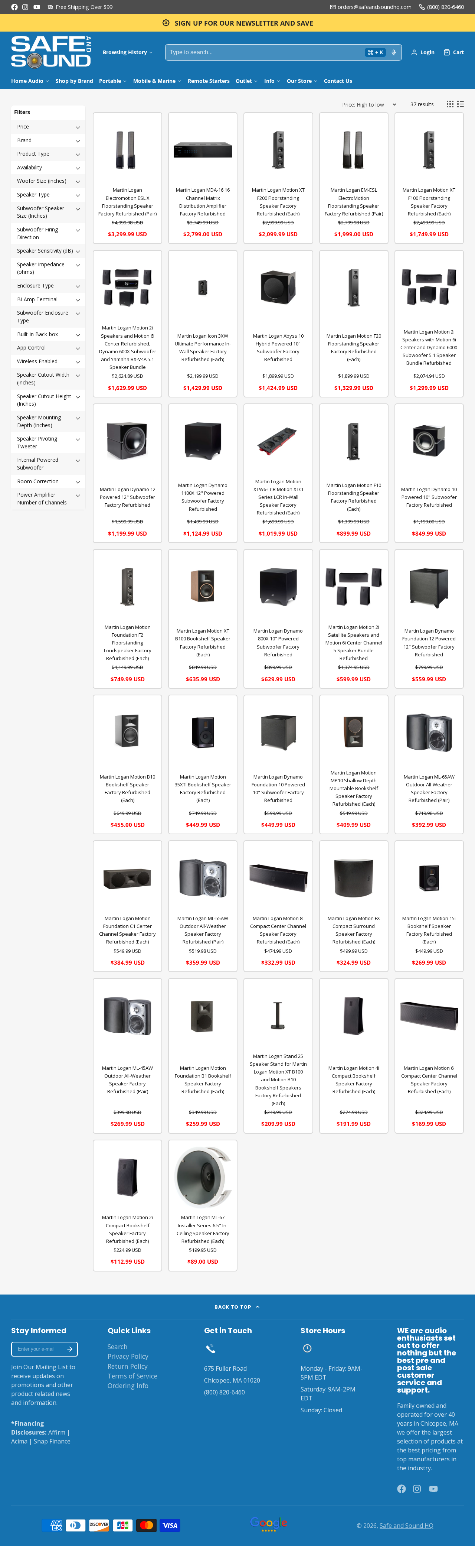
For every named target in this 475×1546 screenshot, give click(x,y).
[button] (48, 127)
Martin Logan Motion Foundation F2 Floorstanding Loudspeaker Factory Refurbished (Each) (127, 643)
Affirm (56, 1432)
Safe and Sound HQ (406, 1525)
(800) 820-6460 (445, 6)
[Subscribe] (70, 1349)
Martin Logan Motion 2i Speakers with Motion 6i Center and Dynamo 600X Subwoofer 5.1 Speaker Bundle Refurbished (429, 347)
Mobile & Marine (154, 80)
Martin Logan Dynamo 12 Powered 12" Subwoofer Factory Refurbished (127, 497)
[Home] (51, 52)
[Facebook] (14, 7)
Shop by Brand (74, 80)
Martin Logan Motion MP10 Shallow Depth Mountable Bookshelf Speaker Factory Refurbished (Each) (354, 788)
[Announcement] (237, 23)
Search (118, 1346)
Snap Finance (52, 1441)
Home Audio (27, 80)
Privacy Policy (128, 1356)
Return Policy (128, 1366)
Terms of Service (132, 1375)
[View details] (210, 1348)
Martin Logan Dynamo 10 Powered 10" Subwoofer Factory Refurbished (429, 497)
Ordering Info (128, 1385)
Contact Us (338, 80)
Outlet (244, 80)
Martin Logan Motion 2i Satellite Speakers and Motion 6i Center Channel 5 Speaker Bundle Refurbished (353, 643)
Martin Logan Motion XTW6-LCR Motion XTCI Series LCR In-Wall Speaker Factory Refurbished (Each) (278, 497)
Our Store (299, 80)
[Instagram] (25, 7)
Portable (110, 80)
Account (423, 52)
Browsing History (125, 52)
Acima (19, 1441)
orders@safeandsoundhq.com (375, 6)
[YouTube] (36, 7)
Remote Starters (209, 80)
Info (269, 80)
